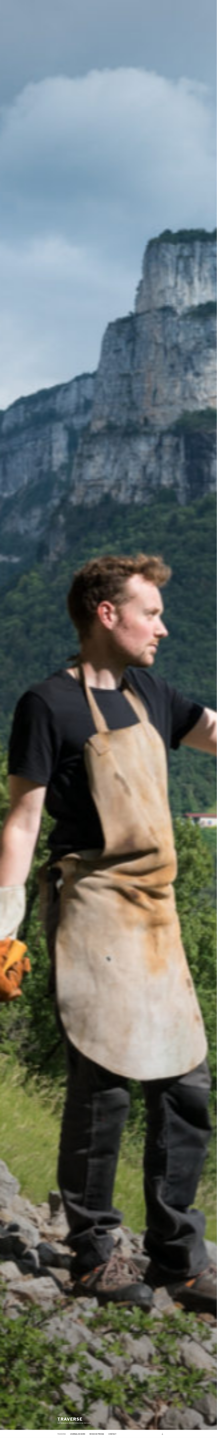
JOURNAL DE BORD (77, 1434)
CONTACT (112, 1434)
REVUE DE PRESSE (97, 1434)
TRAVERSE (70, 1419)
